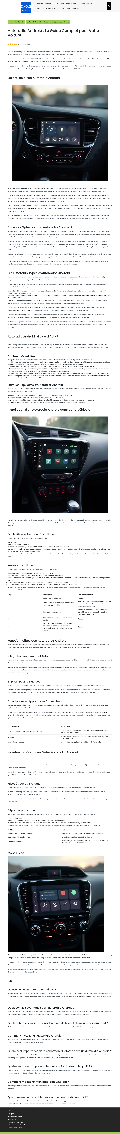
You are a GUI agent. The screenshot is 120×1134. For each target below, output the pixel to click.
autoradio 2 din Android (94, 295)
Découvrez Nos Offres (68, 3)
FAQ (9, 1111)
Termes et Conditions (15, 1122)
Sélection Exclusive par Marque (47, 3)
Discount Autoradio (17, 22)
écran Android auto (24, 310)
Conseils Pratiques (86, 3)
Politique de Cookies (15, 1128)
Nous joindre (12, 1119)
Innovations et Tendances (70, 8)
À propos (11, 1114)
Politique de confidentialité (17, 1125)
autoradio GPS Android (21, 62)
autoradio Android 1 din (32, 208)
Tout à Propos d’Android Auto (47, 8)
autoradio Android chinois (97, 376)
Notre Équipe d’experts (16, 1116)
